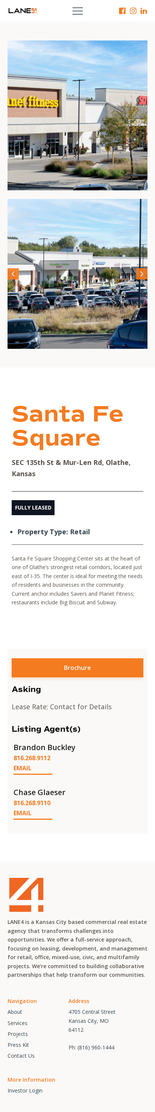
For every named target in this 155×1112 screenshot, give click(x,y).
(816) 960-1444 (96, 1047)
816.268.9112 (32, 758)
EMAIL (23, 768)
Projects (18, 1033)
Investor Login (25, 1090)
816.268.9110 (32, 803)
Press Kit (18, 1044)
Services (17, 1023)
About (15, 1011)
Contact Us (21, 1055)
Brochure (77, 668)
